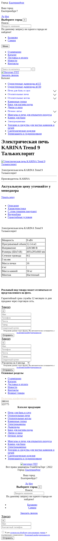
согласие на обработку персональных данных (27, 532)
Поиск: (5, 23)
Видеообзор (14, 214)
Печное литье (15, 111)
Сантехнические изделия (21, 130)
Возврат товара (16, 393)
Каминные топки (17, 101)
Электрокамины (17, 424)
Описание (13, 205)
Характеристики (17, 208)
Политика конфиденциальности (19, 398)
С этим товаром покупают (22, 211)
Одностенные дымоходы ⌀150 (24, 86)
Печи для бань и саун (19, 90)
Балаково (13, 37)
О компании (14, 51)
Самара (12, 40)
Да (2, 16)
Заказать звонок (10, 75)
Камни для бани (16, 117)
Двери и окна (15, 107)
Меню (5, 46)
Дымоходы (14, 427)
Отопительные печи (18, 94)
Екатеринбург (16, 2)
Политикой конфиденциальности (37, 535)
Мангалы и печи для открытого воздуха (30, 114)
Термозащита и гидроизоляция (25, 133)
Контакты (13, 63)
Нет (7, 16)
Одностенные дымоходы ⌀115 (24, 83)
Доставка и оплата (18, 57)
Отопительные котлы (19, 98)
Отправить (8, 335)
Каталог (12, 54)
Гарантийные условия (20, 217)
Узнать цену (8, 197)
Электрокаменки (16, 121)
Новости (12, 60)
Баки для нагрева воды (20, 104)
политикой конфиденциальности (29, 333)
